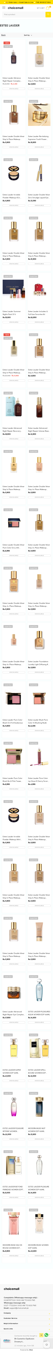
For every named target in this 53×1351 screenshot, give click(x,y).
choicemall (15, 8)
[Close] (41, 1335)
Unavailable (13, 88)
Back (3, 35)
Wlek (31, 1350)
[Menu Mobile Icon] (4, 8)
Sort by (27, 35)
